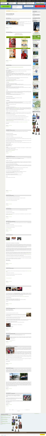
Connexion (34, 16)
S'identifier (37, 3)
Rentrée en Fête (35, 41)
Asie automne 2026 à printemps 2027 (4, 419)
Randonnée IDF (34, 75)
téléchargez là (34, 34)
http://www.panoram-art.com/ (28, 253)
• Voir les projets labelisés (11, 3)
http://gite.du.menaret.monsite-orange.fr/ (9, 120)
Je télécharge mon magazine (3, 2)
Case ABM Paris (34, 50)
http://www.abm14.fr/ (23, 296)
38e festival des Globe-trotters (36, 66)
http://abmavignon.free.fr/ (10, 214)
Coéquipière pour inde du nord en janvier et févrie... (5, 417)
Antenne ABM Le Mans (35, 91)
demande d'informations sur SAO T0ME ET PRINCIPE (6, 415)
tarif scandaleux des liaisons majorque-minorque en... (6, 423)
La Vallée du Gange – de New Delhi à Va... (36, 56)
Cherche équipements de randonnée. (4, 421)
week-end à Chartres (35, 73)
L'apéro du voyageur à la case (36, 82)
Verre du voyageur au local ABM (36, 48)
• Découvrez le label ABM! (11, 2)
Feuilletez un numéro (38, 34)
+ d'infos (5, 435)
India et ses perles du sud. (36, 89)
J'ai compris (42, 434)
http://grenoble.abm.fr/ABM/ (16, 108)
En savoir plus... (7, 205)
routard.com (25, 432)
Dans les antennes (10, 27)
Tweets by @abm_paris (37, 413)
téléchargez (9, 200)
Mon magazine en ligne (3, 3)
